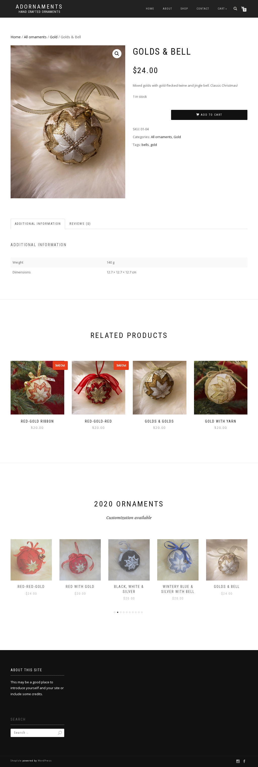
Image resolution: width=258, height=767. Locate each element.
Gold (53, 37)
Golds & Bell (227, 587)
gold (153, 144)
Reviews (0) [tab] (80, 224)
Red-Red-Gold (31, 587)
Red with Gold (80, 587)
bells (145, 144)
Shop (184, 8)
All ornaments (35, 37)
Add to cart (211, 114)
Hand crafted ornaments (39, 12)
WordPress (44, 760)
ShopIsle (16, 760)
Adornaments (39, 7)
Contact (203, 8)
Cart (221, 8)
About (167, 8)
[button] (116, 53)
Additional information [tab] (38, 224)
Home (150, 8)
